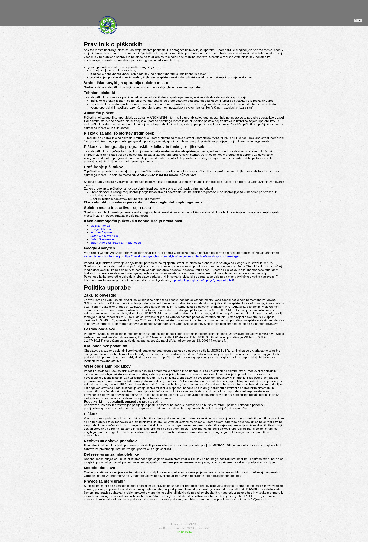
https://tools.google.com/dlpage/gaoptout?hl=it (202, 280)
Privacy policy (184, 531)
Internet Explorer (101, 232)
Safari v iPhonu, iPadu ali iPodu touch (115, 242)
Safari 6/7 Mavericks (104, 236)
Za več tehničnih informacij (102, 256)
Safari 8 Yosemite (102, 239)
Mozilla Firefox (100, 225)
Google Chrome (101, 229)
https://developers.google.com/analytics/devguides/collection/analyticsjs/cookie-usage (181, 256)
